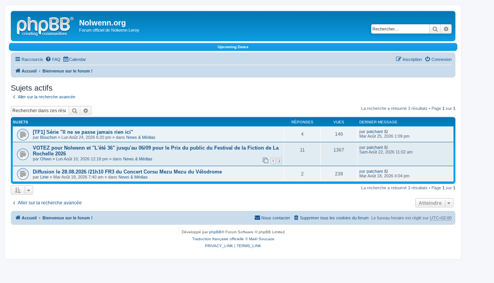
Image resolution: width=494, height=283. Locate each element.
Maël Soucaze (261, 239)
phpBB (215, 232)
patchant (375, 131)
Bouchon (48, 137)
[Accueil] (46, 25)
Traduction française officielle (218, 239)
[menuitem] (53, 59)
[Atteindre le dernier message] (386, 131)
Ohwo (45, 159)
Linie (44, 177)
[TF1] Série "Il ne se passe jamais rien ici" (83, 132)
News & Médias (141, 137)
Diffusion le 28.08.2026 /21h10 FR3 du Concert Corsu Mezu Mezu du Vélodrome (127, 172)
